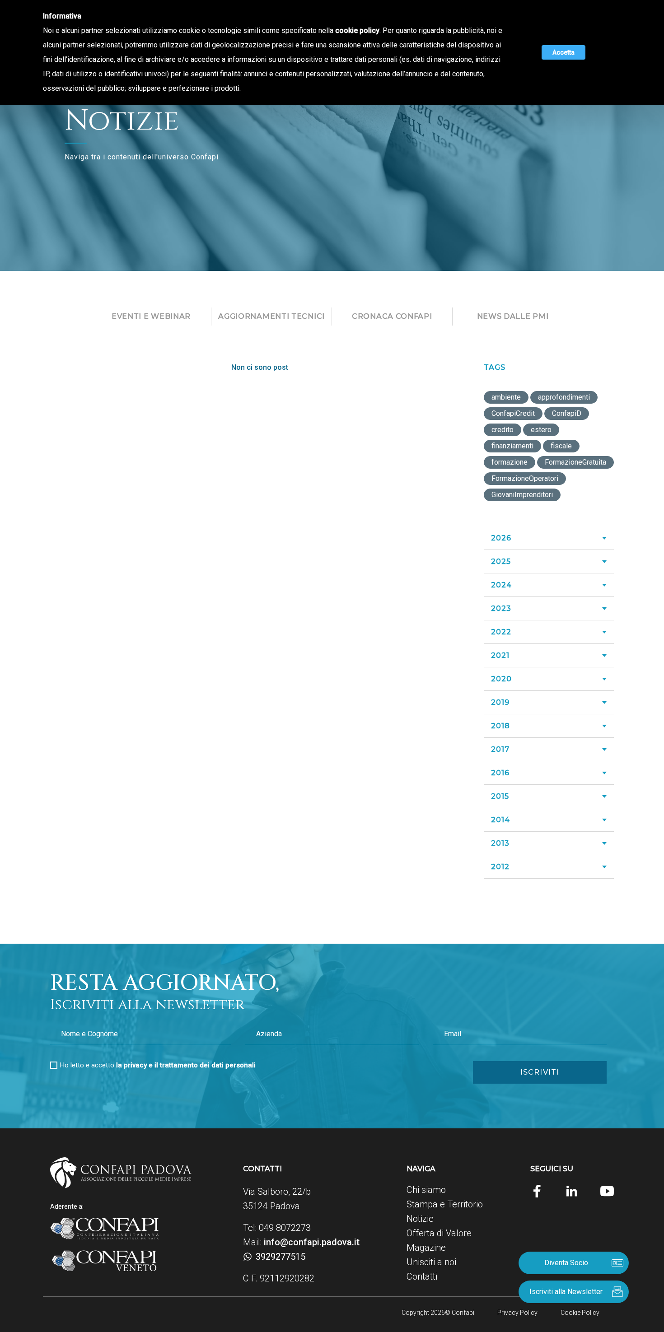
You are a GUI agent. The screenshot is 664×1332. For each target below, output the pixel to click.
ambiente (506, 397)
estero (541, 429)
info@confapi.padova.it (312, 1242)
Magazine (426, 1247)
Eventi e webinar (151, 316)
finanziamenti (512, 446)
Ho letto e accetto (158, 1065)
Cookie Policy (580, 1312)
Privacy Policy (517, 1312)
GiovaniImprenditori (522, 494)
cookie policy (357, 30)
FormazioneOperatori (524, 478)
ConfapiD (566, 413)
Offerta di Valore (439, 1233)
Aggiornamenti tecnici (271, 316)
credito (502, 429)
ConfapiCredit (513, 413)
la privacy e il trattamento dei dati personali (186, 1065)
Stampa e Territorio (445, 1204)
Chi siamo (426, 1189)
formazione (509, 462)
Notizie (420, 1218)
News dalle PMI (513, 316)
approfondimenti (564, 397)
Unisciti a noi (431, 1262)
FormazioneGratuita (575, 462)
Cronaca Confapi (392, 316)
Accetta (563, 52)
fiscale (561, 446)
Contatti (422, 1276)
